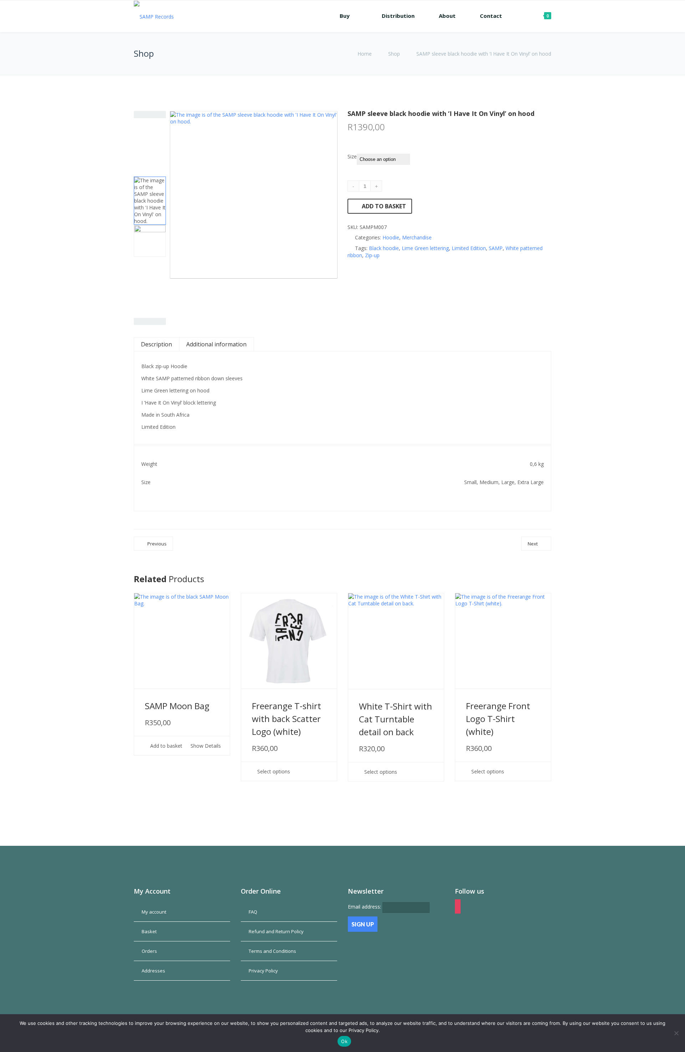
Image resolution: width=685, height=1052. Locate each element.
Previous (157, 543)
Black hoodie (384, 248)
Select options (273, 771)
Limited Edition (469, 248)
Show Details (205, 745)
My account (154, 912)
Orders (149, 951)
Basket (149, 931)
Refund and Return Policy (276, 931)
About (447, 15)
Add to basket (384, 206)
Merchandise (417, 237)
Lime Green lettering (425, 248)
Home (365, 53)
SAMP (496, 248)
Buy (345, 15)
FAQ (253, 912)
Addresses (153, 970)
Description (156, 344)
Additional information (216, 344)
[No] (676, 1033)
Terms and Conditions (272, 951)
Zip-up (372, 255)
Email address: (365, 906)
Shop (394, 53)
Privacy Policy (263, 970)
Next (533, 543)
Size (352, 156)
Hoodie (390, 237)
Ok (344, 1041)
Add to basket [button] (165, 745)
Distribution (398, 15)
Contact (491, 15)
